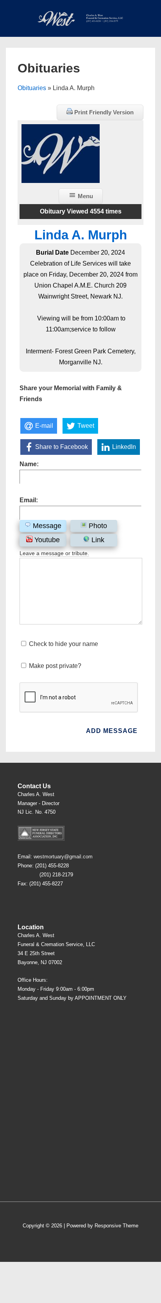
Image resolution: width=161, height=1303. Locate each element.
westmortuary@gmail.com (63, 857)
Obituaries (32, 88)
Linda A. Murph (80, 235)
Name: (29, 464)
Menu (84, 196)
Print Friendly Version (103, 112)
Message (46, 526)
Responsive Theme (116, 1226)
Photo (97, 526)
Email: (29, 500)
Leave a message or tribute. (54, 553)
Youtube (46, 540)
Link (96, 540)
